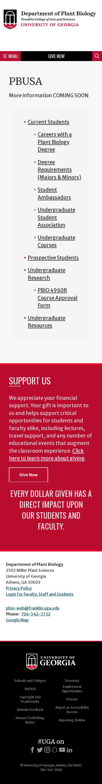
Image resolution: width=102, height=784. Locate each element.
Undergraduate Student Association (56, 217)
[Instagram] (47, 750)
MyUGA (30, 689)
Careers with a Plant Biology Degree (55, 142)
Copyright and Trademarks (30, 699)
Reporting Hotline (72, 720)
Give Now (56, 56)
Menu (13, 56)
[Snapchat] (55, 750)
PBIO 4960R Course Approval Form (57, 298)
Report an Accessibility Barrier (72, 710)
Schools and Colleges (30, 680)
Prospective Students (53, 258)
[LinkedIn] (70, 750)
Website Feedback (30, 710)
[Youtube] (62, 750)
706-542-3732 (36, 614)
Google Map (17, 619)
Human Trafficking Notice (30, 720)
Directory (72, 680)
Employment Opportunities (72, 689)
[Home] (51, 25)
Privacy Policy (19, 588)
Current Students (48, 122)
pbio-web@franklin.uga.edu (32, 608)
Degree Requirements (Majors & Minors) (59, 170)
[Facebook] (32, 750)
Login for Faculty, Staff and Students (40, 594)
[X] (40, 750)
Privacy (72, 699)
